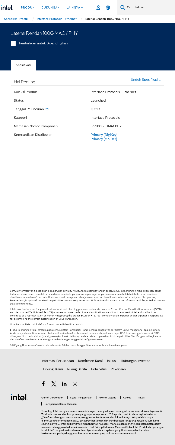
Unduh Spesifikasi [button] (144, 80)
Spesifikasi (23, 65)
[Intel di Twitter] (54, 384)
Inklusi (112, 361)
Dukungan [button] (50, 7)
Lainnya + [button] (75, 7)
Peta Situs (98, 369)
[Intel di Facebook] (43, 384)
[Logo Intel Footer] (19, 397)
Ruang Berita (77, 369)
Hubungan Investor (135, 361)
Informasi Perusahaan (57, 361)
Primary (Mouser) (104, 139)
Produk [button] (28, 7)
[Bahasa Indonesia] (108, 7)
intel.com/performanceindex (60, 420)
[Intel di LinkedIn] (64, 384)
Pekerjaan (118, 369)
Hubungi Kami (52, 369)
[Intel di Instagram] (75, 384)
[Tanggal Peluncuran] (47, 109)
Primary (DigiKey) (104, 135)
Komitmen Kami (90, 361)
